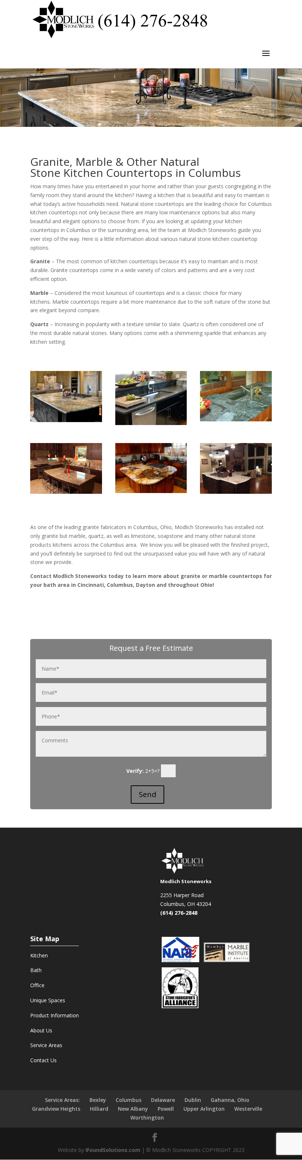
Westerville (248, 1108)
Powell (166, 1108)
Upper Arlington (204, 1108)
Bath (36, 970)
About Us (41, 1030)
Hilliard (99, 1108)
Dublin (193, 1099)
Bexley (97, 1099)
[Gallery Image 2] (236, 419)
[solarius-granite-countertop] (66, 491)
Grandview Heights (56, 1108)
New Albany (133, 1108)
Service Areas (46, 1045)
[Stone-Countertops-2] (66, 420)
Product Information (54, 1015)
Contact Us (43, 1060)
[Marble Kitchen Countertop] (151, 491)
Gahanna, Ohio (230, 1099)
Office (37, 985)
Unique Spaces (47, 1000)
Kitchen (39, 955)
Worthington (147, 1117)
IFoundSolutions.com (112, 1149)
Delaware (163, 1099)
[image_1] (236, 491)
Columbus (128, 1099)
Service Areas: (62, 1099)
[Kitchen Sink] (151, 423)
